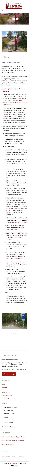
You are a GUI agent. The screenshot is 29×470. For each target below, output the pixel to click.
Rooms (3, 384)
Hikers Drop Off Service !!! (19, 222)
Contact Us (4, 387)
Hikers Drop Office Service (14, 258)
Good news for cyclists (8, 444)
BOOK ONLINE (5, 392)
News (3, 390)
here (20, 300)
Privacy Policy (5, 398)
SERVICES (6, 91)
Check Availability (9, 374)
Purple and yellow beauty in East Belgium (13, 440)
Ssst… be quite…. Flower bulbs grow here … (13, 437)
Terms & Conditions (7, 395)
